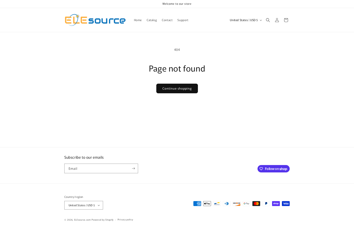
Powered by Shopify (102, 219)
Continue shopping (177, 88)
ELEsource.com (82, 219)
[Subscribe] (133, 168)
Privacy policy (125, 219)
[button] (267, 20)
